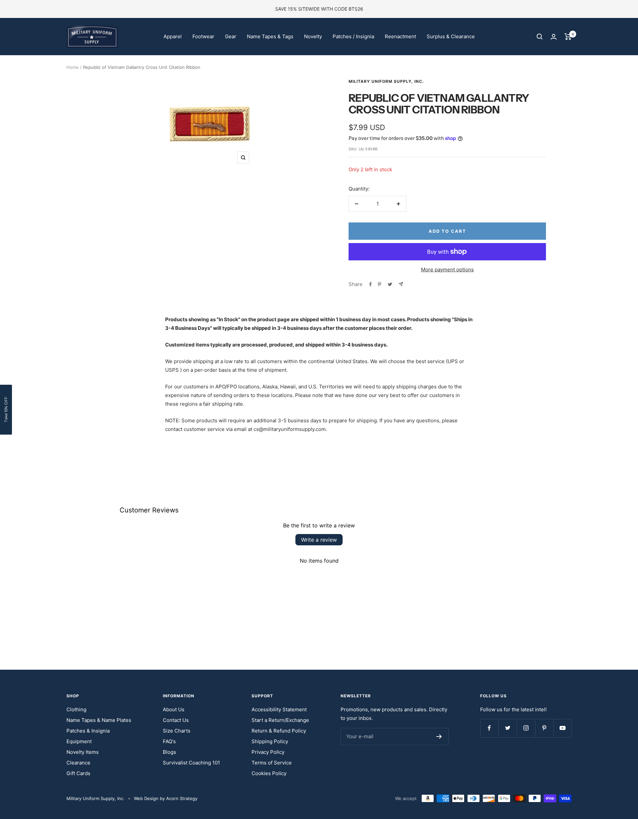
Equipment (79, 741)
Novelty (313, 36)
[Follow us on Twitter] (507, 728)
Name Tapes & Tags (270, 36)
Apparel (172, 36)
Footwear (203, 36)
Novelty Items (82, 752)
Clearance (78, 762)
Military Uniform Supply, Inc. (386, 81)
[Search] (540, 37)
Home (72, 67)
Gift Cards (78, 773)
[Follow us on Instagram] (526, 728)
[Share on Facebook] (370, 284)
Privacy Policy (268, 752)
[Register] (439, 736)
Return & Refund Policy (279, 731)
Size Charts (176, 731)
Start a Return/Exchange (280, 720)
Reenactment (400, 36)
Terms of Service (272, 762)
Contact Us (176, 720)
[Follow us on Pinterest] (544, 728)
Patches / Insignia (353, 36)
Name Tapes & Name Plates (98, 720)
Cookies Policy (269, 773)
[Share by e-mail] (401, 284)
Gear (230, 36)
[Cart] (568, 36)
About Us (173, 709)
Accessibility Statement (279, 709)
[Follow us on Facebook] (489, 728)
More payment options (447, 269)
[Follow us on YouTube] (562, 728)
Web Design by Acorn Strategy (165, 798)
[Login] (554, 37)
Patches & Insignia (88, 731)
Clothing (76, 709)
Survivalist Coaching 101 (191, 762)
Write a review (319, 539)
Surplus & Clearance (451, 36)
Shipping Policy (270, 741)
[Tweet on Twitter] (390, 284)
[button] (6, 410)
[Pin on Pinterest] (379, 284)
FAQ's (169, 741)
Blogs (169, 752)
